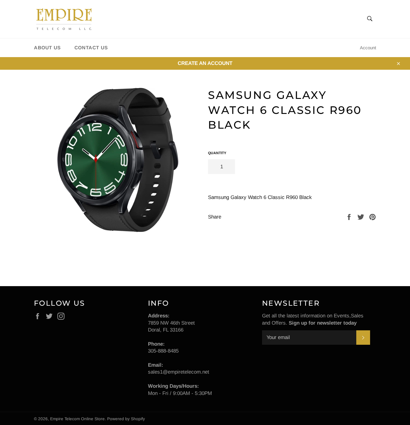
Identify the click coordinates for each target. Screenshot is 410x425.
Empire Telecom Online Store (77, 419)
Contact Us (91, 47)
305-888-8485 (163, 351)
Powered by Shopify (126, 419)
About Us (47, 47)
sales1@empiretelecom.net (178, 372)
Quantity (217, 153)
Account (368, 47)
